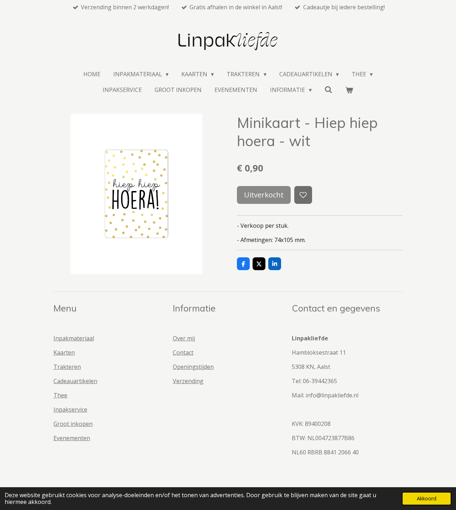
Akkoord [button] (426, 498)
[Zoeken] (328, 89)
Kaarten (64, 352)
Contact (183, 352)
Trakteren (67, 367)
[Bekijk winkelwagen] (349, 90)
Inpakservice (70, 409)
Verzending (188, 381)
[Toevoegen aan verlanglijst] (303, 195)
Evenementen (71, 438)
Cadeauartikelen (75, 381)
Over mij (184, 338)
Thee (60, 395)
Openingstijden (193, 367)
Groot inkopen (73, 424)
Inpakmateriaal (73, 338)
